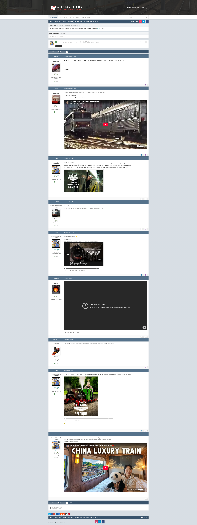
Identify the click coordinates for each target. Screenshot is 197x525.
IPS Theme (50, 521)
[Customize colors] (147, 7)
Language (50, 522)
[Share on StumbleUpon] (64, 514)
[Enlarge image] (84, 180)
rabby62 (56, 88)
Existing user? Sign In (132, 7)
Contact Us (62, 522)
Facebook (147, 21)
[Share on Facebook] (52, 514)
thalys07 (56, 56)
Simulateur (56, 339)
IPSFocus (56, 521)
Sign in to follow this (133, 42)
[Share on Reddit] (61, 514)
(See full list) (76, 25)
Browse (53, 17)
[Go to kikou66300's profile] (56, 213)
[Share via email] (66, 514)
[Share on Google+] (54, 514)
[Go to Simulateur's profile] (56, 351)
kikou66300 (56, 202)
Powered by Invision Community (142, 522)
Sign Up (142, 7)
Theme (56, 522)
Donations (86, 17)
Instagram (140, 21)
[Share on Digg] (57, 514)
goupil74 (56, 278)
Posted (70, 56)
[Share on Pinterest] (69, 514)
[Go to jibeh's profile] (52, 43)
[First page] (50, 52)
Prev (53, 51)
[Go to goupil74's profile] (56, 289)
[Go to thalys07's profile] (56, 67)
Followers (141, 42)
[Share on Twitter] (49, 514)
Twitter (143, 21)
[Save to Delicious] (59, 514)
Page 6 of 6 (72, 51)
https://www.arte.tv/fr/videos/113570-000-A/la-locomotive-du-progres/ (81, 268)
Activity (63, 17)
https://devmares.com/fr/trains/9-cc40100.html (75, 98)
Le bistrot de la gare (71, 44)
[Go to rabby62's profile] (56, 99)
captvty (96, 241)
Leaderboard (75, 17)
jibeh (57, 44)
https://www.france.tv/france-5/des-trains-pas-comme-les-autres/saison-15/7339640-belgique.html (88, 418)
